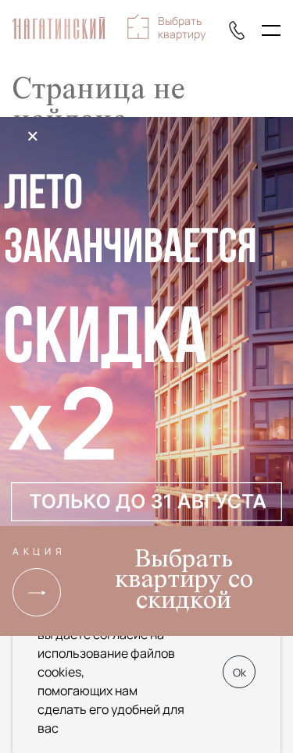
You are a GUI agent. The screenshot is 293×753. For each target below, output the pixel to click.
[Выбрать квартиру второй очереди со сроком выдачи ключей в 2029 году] (146, 325)
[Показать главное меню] (271, 30)
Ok (239, 672)
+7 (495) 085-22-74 (236, 30)
